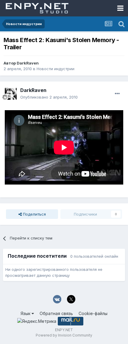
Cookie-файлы (93, 313)
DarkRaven (28, 63)
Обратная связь (56, 313)
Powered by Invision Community (64, 335)
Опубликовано (49, 97)
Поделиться (34, 214)
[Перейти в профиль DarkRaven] (11, 94)
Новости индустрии (55, 68)
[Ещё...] (117, 93)
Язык (26, 313)
